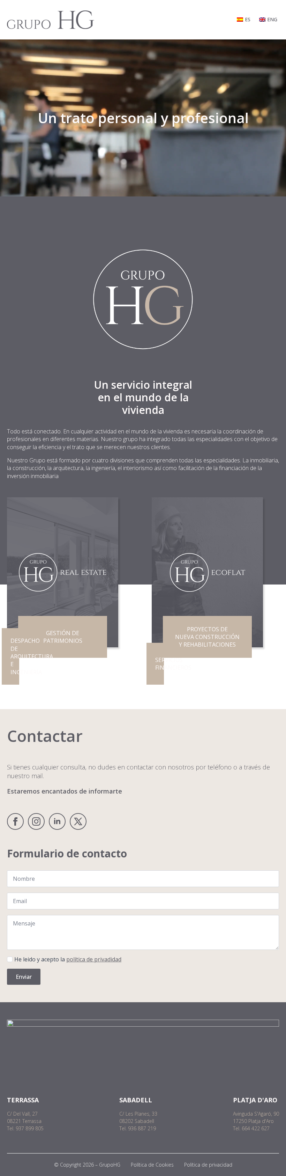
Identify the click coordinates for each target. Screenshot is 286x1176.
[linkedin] (57, 821)
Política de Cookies (152, 1164)
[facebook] (15, 821)
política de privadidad (93, 959)
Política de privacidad (208, 1164)
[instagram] (36, 821)
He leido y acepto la (67, 959)
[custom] (78, 821)
